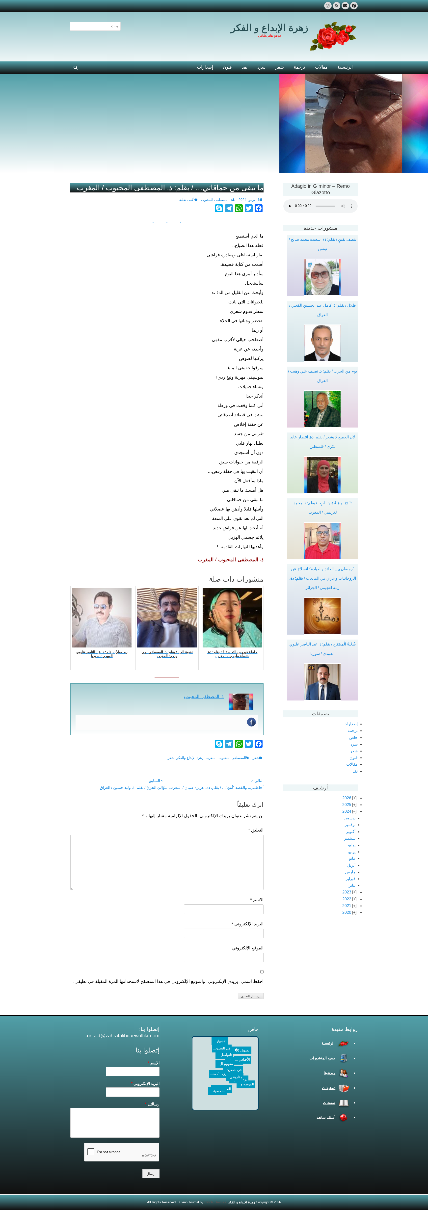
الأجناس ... (214, 1052)
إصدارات (205, 67)
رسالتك (152, 1104)
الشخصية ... (213, 1100)
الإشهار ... (245, 1047)
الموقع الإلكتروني (248, 947)
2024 (346, 811)
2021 (346, 906)
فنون (227, 67)
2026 (346, 798)
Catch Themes (215, 1202)
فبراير (350, 879)
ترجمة (299, 67)
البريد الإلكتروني (247, 923)
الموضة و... (239, 1082)
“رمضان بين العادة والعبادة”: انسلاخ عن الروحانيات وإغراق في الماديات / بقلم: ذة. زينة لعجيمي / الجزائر (322, 578)
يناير (352, 885)
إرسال (151, 1174)
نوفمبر (350, 825)
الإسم (154, 1063)
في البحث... (240, 1063)
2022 (346, 899)
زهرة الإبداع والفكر (190, 758)
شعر (279, 67)
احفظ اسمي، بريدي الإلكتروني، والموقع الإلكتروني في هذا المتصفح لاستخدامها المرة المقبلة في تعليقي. (168, 981)
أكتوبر (350, 832)
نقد (244, 67)
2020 (346, 912)
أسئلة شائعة (326, 1117)
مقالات (321, 67)
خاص (353, 737)
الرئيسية (345, 67)
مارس (350, 872)
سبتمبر (349, 838)
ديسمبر (349, 818)
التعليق (256, 830)
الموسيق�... (229, 1084)
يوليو (351, 845)
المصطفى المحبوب (232, 758)
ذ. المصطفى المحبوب (216, 200)
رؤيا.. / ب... (208, 1061)
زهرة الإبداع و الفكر (269, 28)
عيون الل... (230, 1056)
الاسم (257, 899)
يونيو (351, 852)
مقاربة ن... (219, 1087)
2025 (346, 805)
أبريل (351, 865)
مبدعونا (329, 1073)
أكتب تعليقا (186, 200)
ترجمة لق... (230, 1101)
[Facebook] (251, 722)
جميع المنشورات (322, 1058)
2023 (346, 892)
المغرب (211, 758)
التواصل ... (220, 1062)
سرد (261, 67)
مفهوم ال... (209, 1041)
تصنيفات (328, 1088)
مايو (352, 858)
